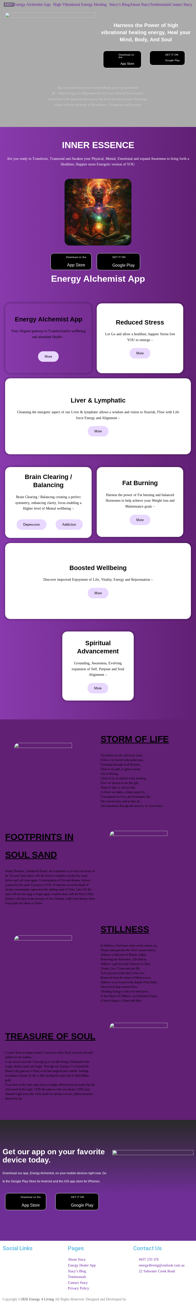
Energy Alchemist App (32, 5)
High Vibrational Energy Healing (80, 5)
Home (9, 5)
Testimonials (160, 5)
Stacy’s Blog (119, 5)
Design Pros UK (139, 1299)
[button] (33, 5)
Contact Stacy (181, 5)
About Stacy (140, 5)
